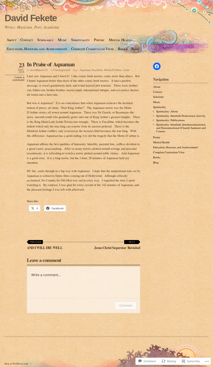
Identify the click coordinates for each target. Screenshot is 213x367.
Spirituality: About (167, 111)
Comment (125, 305)
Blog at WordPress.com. (16, 363)
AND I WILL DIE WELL (44, 245)
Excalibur (97, 70)
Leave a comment (18, 79)
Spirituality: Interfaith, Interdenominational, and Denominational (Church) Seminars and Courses (181, 128)
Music (62, 39)
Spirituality (80, 39)
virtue (126, 70)
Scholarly (45, 39)
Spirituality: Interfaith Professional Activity (181, 116)
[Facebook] (157, 66)
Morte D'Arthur (112, 70)
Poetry (99, 39)
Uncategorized (61, 70)
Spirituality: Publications (170, 120)
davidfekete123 (39, 70)
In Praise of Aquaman (51, 64)
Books (122, 48)
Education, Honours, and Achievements (37, 48)
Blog (135, 48)
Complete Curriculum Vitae (92, 48)
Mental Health (120, 39)
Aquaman (84, 70)
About (11, 39)
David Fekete (31, 18)
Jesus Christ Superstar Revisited (117, 245)
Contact (26, 39)
